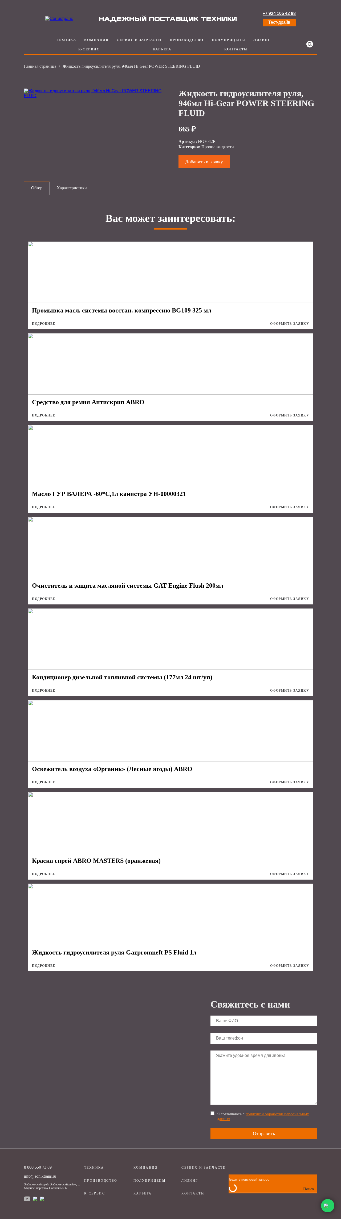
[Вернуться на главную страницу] (59, 18)
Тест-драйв (279, 22)
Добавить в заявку (204, 161)
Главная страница (40, 66)
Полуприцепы (228, 40)
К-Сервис (88, 49)
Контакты (236, 49)
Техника (66, 40)
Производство (187, 40)
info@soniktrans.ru (40, 1176)
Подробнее (43, 323)
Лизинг (261, 40)
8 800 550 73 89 (38, 1167)
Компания (96, 40)
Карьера (162, 49)
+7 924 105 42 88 (279, 13)
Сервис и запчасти (139, 40)
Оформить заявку (289, 323)
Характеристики (72, 188)
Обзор (36, 188)
